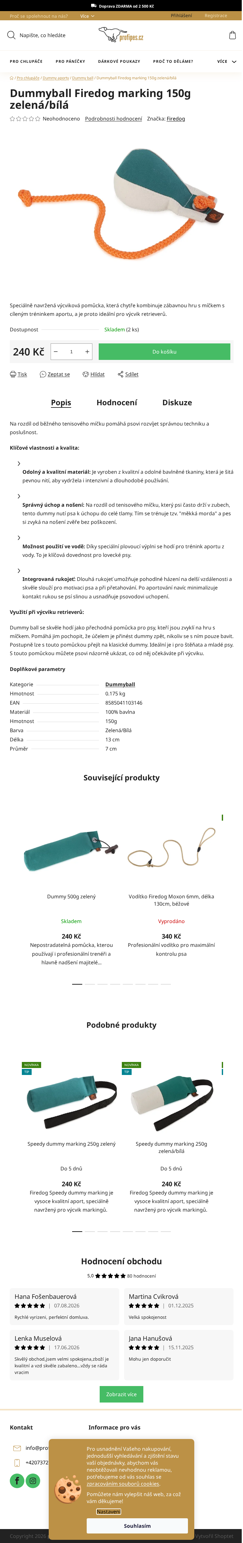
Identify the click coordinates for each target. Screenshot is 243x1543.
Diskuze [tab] (177, 402)
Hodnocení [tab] (117, 402)
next (228, 898)
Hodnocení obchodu (121, 1261)
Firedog (176, 118)
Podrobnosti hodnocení (113, 118)
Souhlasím (137, 1525)
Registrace (216, 15)
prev (15, 898)
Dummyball (120, 684)
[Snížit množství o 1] (55, 352)
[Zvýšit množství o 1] (87, 352)
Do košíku (165, 351)
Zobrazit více (121, 1394)
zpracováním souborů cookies (123, 1483)
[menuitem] (26, 61)
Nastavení (109, 1511)
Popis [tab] (61, 402)
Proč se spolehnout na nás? (39, 16)
